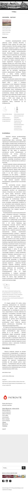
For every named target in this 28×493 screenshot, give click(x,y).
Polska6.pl (4, 425)
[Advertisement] (14, 448)
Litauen (4, 422)
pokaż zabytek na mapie (6, 372)
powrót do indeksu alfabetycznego (8, 376)
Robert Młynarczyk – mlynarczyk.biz (10, 408)
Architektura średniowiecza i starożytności (14, 5)
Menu (14, 11)
